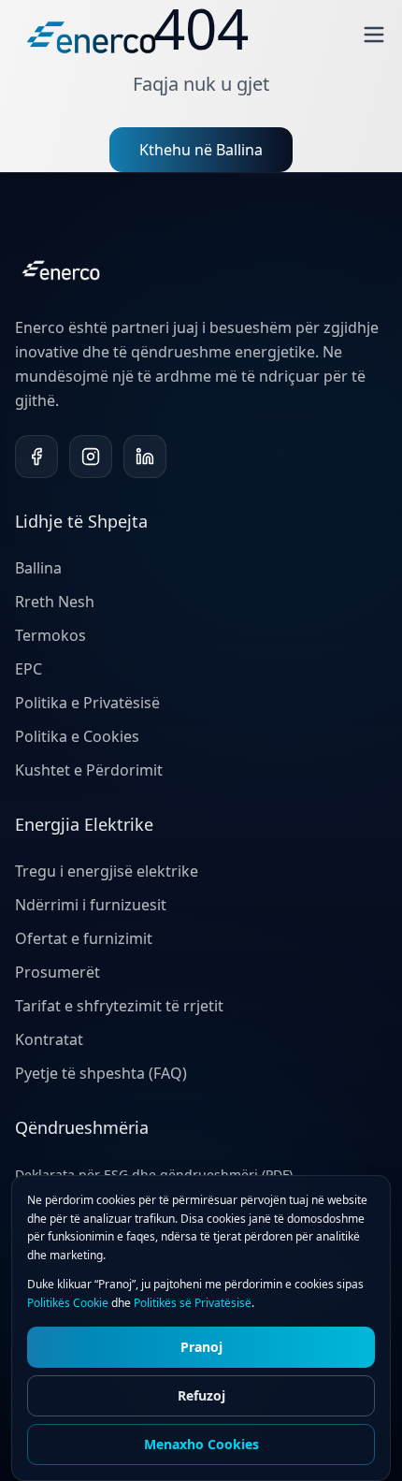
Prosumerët (57, 972)
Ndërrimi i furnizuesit (90, 904)
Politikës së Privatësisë (192, 1303)
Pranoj (201, 1347)
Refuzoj (201, 1395)
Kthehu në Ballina (201, 149)
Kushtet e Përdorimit (89, 770)
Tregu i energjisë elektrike (106, 871)
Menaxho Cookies (201, 1444)
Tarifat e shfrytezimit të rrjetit (119, 1005)
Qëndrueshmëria (82, 1127)
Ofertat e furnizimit (83, 938)
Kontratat (49, 1039)
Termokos (50, 635)
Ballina (38, 568)
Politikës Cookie (67, 1303)
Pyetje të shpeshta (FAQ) (101, 1073)
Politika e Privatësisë (87, 702)
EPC (28, 669)
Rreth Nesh (54, 601)
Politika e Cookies (77, 736)
